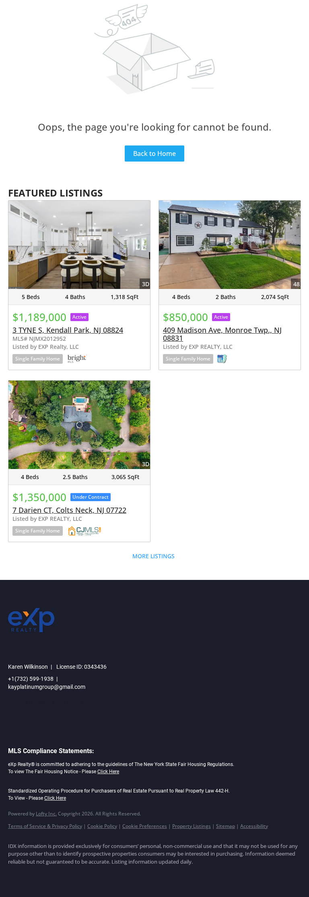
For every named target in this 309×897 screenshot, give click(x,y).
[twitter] (64, 875)
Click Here (108, 771)
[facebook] (17, 875)
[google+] (134, 875)
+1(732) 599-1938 (31, 679)
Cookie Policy (102, 826)
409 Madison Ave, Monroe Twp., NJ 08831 (222, 334)
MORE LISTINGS (153, 556)
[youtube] (111, 875)
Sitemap (225, 826)
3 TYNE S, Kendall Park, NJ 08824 (67, 330)
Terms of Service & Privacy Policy (45, 826)
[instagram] (87, 875)
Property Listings (191, 826)
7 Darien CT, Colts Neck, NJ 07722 (69, 510)
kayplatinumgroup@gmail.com (46, 687)
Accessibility (254, 826)
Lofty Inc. (46, 813)
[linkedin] (41, 875)
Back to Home (154, 153)
